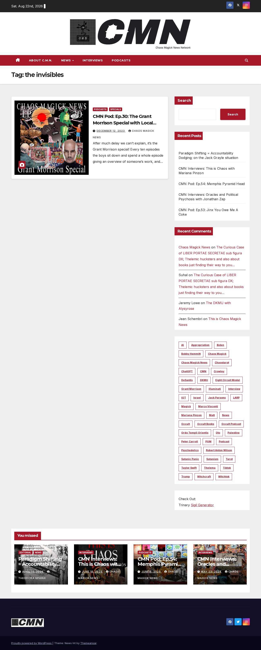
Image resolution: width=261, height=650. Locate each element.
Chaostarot (222, 362)
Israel (197, 397)
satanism (212, 459)
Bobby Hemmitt (191, 353)
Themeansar (88, 643)
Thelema (210, 467)
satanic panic (190, 459)
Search (184, 100)
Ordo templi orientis (194, 432)
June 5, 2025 (151, 571)
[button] (246, 60)
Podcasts (121, 60)
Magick (186, 406)
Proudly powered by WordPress (31, 643)
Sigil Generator (202, 505)
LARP (236, 397)
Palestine (234, 432)
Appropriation (200, 345)
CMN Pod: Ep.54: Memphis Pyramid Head (212, 184)
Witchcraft (204, 476)
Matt (212, 415)
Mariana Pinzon (191, 415)
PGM (208, 441)
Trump (185, 476)
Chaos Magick (217, 353)
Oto (218, 432)
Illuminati (215, 388)
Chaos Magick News (194, 247)
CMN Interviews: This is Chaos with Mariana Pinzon (99, 564)
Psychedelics (190, 450)
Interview (234, 388)
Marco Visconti (208, 406)
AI (182, 345)
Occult (185, 423)
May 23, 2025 (211, 571)
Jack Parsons (217, 397)
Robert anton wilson (219, 450)
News (66, 60)
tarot (229, 459)
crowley (219, 371)
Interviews (93, 60)
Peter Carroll (189, 441)
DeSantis (187, 380)
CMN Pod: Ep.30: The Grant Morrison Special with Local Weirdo (123, 123)
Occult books (205, 423)
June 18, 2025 (92, 571)
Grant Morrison (191, 388)
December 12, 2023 (111, 130)
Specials (115, 109)
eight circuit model (227, 380)
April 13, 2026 (33, 571)
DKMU (204, 380)
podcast (224, 441)
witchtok (223, 476)
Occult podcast (231, 423)
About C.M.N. (40, 60)
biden (220, 345)
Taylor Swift (189, 467)
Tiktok (227, 467)
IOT (183, 397)
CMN (203, 371)
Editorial (25, 552)
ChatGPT (187, 371)
